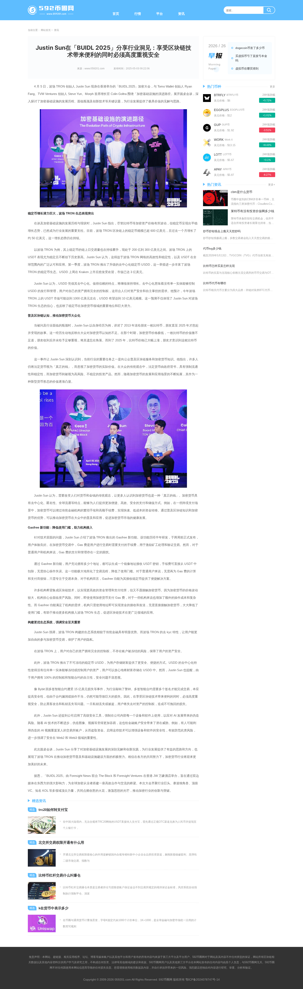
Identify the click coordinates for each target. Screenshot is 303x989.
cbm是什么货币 (241, 192)
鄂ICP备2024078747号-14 (203, 979)
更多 (272, 86)
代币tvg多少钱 (212, 248)
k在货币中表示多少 (53, 908)
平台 (159, 13)
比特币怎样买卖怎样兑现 (219, 265)
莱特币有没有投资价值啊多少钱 (252, 211)
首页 (116, 13)
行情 (137, 13)
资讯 (181, 13)
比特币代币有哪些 (214, 283)
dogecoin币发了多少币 (250, 48)
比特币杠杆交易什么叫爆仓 (60, 875)
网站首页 (46, 30)
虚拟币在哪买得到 (246, 68)
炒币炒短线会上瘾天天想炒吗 (222, 231)
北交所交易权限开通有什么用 (61, 843)
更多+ (271, 184)
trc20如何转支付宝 (53, 810)
